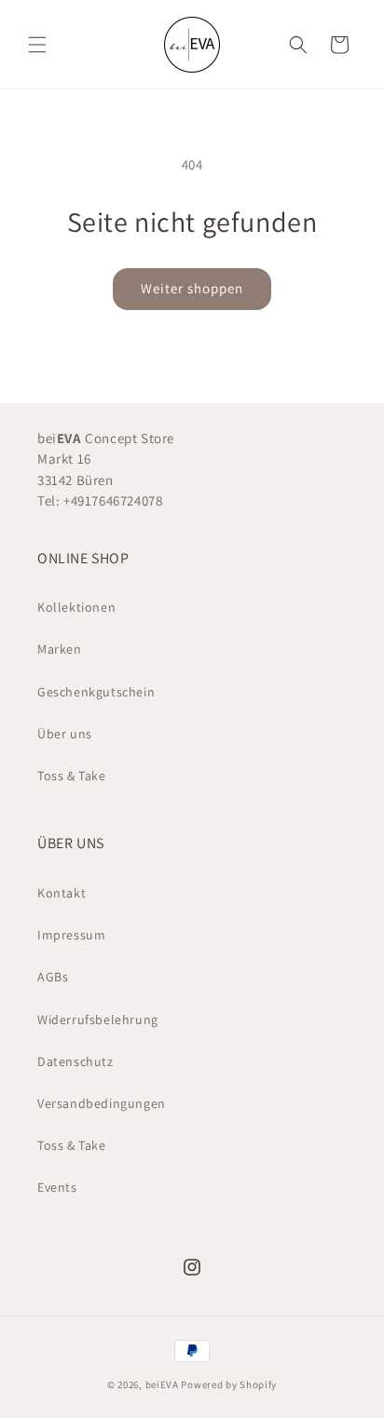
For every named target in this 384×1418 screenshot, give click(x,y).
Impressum (71, 934)
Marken (59, 649)
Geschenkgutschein (96, 691)
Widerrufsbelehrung (97, 1019)
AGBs (52, 976)
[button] (37, 44)
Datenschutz (75, 1061)
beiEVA (162, 1384)
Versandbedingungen (101, 1103)
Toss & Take (71, 775)
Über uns (64, 733)
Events (57, 1187)
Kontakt (61, 893)
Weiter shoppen (192, 288)
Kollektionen (76, 607)
